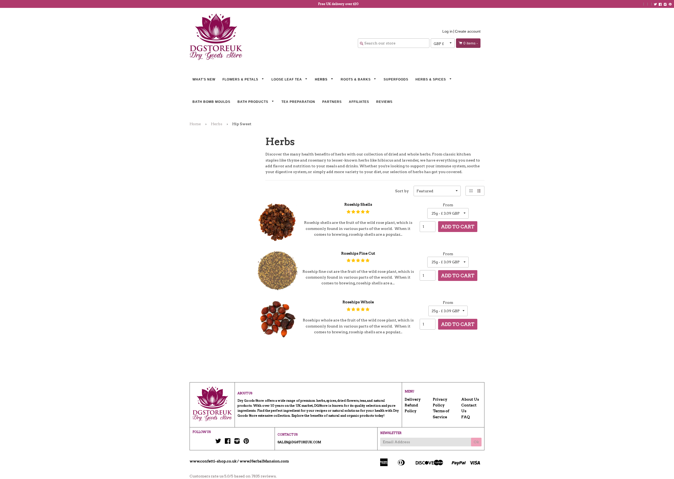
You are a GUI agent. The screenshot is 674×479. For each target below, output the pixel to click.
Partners (332, 102)
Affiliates (359, 102)
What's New (203, 79)
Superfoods (396, 79)
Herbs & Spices (431, 79)
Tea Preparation (298, 102)
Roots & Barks (356, 79)
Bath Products (253, 102)
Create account (467, 31)
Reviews (384, 102)
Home (195, 124)
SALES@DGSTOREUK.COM (299, 442)
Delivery (413, 399)
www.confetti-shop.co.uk (213, 461)
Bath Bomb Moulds (211, 102)
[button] (358, 212)
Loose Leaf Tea (287, 79)
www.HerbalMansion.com (264, 461)
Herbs (322, 79)
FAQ (465, 417)
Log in (447, 31)
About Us (470, 399)
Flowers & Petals (240, 79)
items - (470, 43)
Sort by (402, 191)
